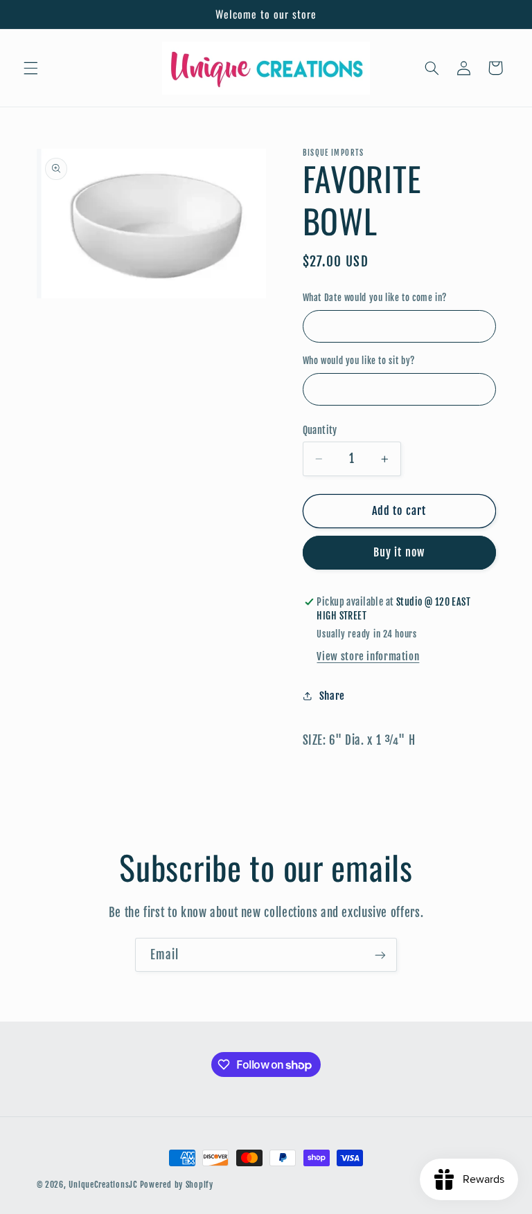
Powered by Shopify (176, 1184)
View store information (368, 656)
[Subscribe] (380, 955)
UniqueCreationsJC (103, 1184)
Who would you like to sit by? (359, 360)
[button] (30, 68)
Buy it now (399, 552)
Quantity (320, 430)
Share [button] (332, 696)
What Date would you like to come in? (375, 297)
